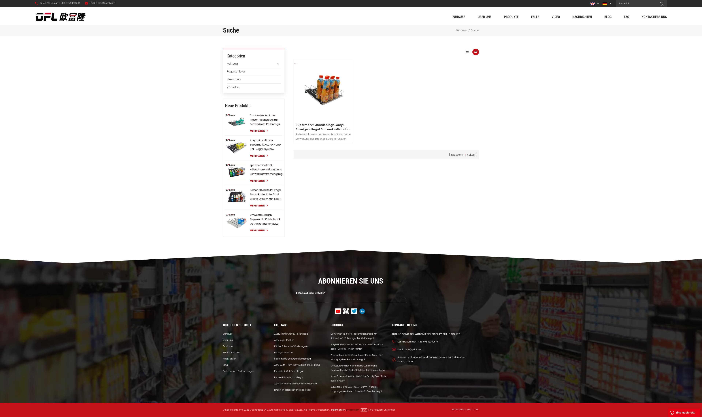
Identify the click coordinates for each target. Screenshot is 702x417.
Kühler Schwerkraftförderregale (290, 346)
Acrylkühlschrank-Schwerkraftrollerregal (295, 384)
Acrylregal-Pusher (284, 340)
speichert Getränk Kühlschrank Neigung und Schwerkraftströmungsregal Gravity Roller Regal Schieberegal (266, 169)
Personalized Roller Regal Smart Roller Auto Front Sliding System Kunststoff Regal (265, 194)
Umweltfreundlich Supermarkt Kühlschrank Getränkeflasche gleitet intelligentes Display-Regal (265, 219)
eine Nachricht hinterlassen (685, 414)
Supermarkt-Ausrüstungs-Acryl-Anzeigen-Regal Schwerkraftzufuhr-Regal (323, 127)
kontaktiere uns (654, 17)
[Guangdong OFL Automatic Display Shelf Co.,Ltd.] (60, 16)
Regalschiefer (236, 71)
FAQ (626, 17)
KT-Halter (233, 87)
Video (556, 17)
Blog (608, 17)
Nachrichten (582, 17)
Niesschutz (234, 79)
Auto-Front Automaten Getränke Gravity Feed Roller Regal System (359, 379)
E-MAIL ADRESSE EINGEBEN (310, 292)
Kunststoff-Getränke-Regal (288, 371)
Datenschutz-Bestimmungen (238, 371)
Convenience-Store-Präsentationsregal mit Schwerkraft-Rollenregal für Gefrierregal (265, 119)
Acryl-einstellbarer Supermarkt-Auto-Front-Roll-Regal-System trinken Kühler (265, 144)
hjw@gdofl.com (414, 349)
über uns (485, 17)
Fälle (535, 17)
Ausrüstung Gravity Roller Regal (291, 334)
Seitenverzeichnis (461, 409)
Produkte (511, 17)
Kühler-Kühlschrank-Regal (288, 377)
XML (476, 409)
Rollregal (233, 64)
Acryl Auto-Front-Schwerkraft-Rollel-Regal (297, 365)
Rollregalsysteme (283, 352)
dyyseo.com (352, 410)
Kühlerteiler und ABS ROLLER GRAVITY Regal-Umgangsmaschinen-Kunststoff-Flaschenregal (356, 389)
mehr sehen (257, 131)
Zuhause (458, 17)
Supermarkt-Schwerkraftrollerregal (292, 359)
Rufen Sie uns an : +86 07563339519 (60, 3)
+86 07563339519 (428, 342)
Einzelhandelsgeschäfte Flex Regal (292, 390)
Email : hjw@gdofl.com (102, 3)
